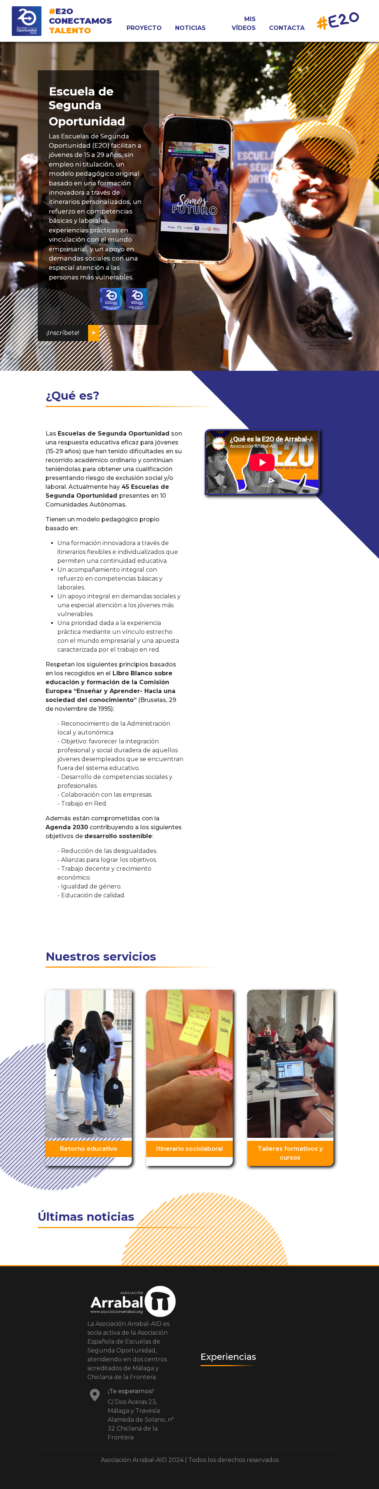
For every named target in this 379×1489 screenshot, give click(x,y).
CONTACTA (287, 27)
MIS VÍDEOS (244, 23)
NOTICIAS (190, 27)
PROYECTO (144, 27)
